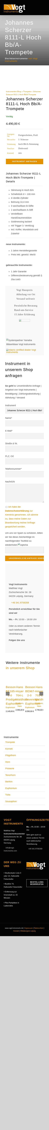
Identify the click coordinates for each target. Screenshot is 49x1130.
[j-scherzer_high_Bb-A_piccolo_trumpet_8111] (24, 80)
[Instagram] (31, 874)
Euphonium (10, 707)
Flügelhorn (10, 755)
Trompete (27, 92)
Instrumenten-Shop (13, 92)
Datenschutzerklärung (17, 511)
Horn (20, 706)
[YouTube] (35, 874)
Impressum (28, 928)
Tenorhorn (10, 775)
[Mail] (39, 874)
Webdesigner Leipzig (28, 931)
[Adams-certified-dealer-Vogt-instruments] (24, 350)
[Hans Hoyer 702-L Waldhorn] (39, 676)
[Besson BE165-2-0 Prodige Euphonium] (10, 676)
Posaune (9, 768)
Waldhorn (19, 703)
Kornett (9, 749)
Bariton (8, 781)
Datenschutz (38, 928)
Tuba (7, 794)
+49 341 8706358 (20, 602)
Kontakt (16, 931)
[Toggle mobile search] (40, 8)
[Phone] (43, 874)
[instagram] (15, 646)
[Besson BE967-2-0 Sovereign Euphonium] (29, 676)
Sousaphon (11, 801)
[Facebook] (27, 874)
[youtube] (20, 646)
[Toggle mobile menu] (44, 8)
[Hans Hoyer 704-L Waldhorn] (20, 676)
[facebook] (10, 646)
